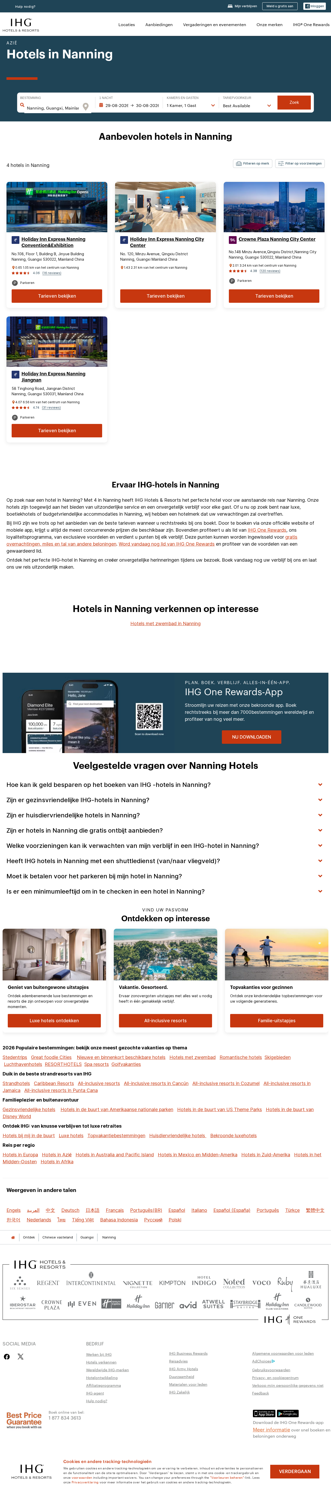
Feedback (260, 1393)
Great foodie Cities (51, 1057)
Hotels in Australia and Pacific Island (115, 1154)
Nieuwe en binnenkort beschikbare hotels (121, 1057)
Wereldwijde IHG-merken (107, 1369)
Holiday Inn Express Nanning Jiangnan (53, 376)
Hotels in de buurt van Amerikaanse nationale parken (117, 1109)
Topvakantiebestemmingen (116, 1135)
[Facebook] (8, 1357)
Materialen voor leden (188, 1384)
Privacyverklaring (85, 1482)
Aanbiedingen (159, 24)
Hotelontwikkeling (102, 1377)
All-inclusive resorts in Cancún (156, 1083)
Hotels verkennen (101, 1362)
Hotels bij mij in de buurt (29, 1135)
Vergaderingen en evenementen (214, 24)
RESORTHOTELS (63, 1064)
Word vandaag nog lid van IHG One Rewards (167, 544)
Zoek (294, 102)
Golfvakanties (126, 1064)
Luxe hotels (71, 1135)
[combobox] (53, 108)
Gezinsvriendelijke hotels (29, 1109)
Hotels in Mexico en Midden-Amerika (197, 1154)
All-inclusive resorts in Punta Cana (61, 1090)
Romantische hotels (241, 1057)
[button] (314, 6)
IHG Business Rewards (188, 1353)
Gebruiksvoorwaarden (271, 1369)
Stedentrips (15, 1057)
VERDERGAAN (295, 1471)
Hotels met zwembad (192, 1057)
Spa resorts (96, 1064)
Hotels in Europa (20, 1154)
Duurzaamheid (181, 1376)
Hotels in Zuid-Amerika (265, 1154)
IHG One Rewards (267, 530)
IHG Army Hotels (183, 1368)
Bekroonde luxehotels (233, 1135)
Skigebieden (278, 1057)
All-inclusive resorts (99, 1083)
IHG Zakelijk (179, 1392)
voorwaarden (82, 1477)
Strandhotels (16, 1083)
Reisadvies (178, 1361)
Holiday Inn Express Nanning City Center (167, 242)
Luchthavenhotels (23, 1064)
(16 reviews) (51, 273)
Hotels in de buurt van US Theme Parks (219, 1109)
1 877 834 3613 (65, 1417)
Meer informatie (271, 1429)
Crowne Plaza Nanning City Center (277, 239)
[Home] (12, 1237)
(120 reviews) (270, 271)
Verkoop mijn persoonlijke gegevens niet (288, 1385)
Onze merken (270, 24)
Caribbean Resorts (54, 1083)
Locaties (126, 24)
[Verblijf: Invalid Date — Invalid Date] (129, 105)
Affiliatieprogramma (103, 1385)
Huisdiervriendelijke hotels (177, 1135)
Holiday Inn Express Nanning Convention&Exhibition (53, 242)
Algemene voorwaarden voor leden (283, 1353)
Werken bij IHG (99, 1354)
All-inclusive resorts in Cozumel (226, 1083)
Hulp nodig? (25, 7)
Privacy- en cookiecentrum (275, 1377)
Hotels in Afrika (57, 1161)
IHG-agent (95, 1393)
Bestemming (30, 98)
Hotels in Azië (57, 1154)
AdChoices (261, 1361)
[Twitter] (21, 1357)
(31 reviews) (51, 407)
